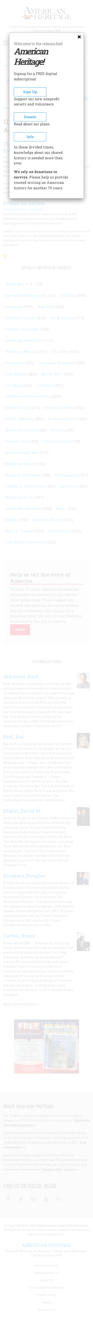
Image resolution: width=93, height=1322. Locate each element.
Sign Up (30, 91)
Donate (30, 117)
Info (30, 136)
